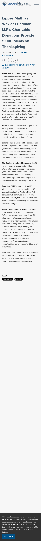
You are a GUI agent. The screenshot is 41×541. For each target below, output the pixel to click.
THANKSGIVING (8, 279)
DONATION (18, 279)
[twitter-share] (15, 60)
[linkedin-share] (5, 60)
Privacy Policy (16, 524)
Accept (8, 536)
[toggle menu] (36, 4)
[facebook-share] (10, 60)
